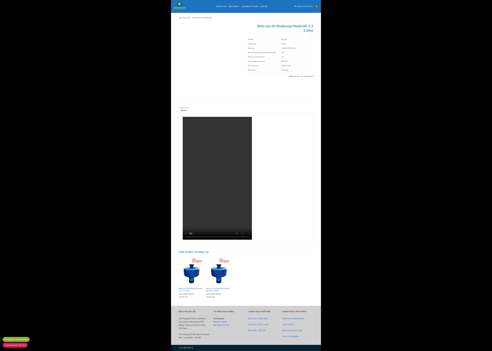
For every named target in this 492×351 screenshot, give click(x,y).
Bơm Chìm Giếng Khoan (293, 318)
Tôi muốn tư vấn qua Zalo (16, 339)
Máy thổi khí (184, 18)
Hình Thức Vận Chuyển (258, 324)
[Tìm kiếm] (317, 6)
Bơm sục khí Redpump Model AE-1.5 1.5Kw (190, 289)
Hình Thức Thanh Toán (258, 318)
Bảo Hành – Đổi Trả (256, 330)
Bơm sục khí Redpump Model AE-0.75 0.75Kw (217, 289)
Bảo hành (252, 70)
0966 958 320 (308, 6)
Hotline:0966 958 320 (15, 345)
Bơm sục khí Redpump (202, 18)
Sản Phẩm (233, 6)
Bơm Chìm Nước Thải (292, 330)
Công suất (252, 44)
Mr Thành (222, 321)
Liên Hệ (263, 6)
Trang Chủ (221, 6)
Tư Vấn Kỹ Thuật (250, 6)
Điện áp (251, 48)
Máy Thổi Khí (288, 324)
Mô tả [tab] (183, 110)
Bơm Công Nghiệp (291, 336)
